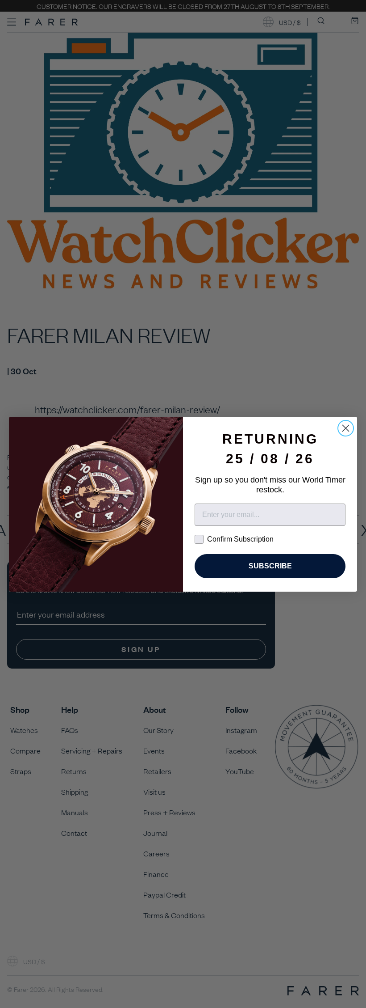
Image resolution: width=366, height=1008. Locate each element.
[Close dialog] (346, 428)
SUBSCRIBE (270, 566)
